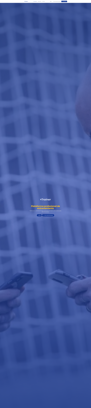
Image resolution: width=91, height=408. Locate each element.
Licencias (43, 1)
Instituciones (39, 1)
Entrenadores (35, 1)
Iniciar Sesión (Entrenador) (57, 1)
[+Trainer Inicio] (26, 1)
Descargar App (65, 1)
